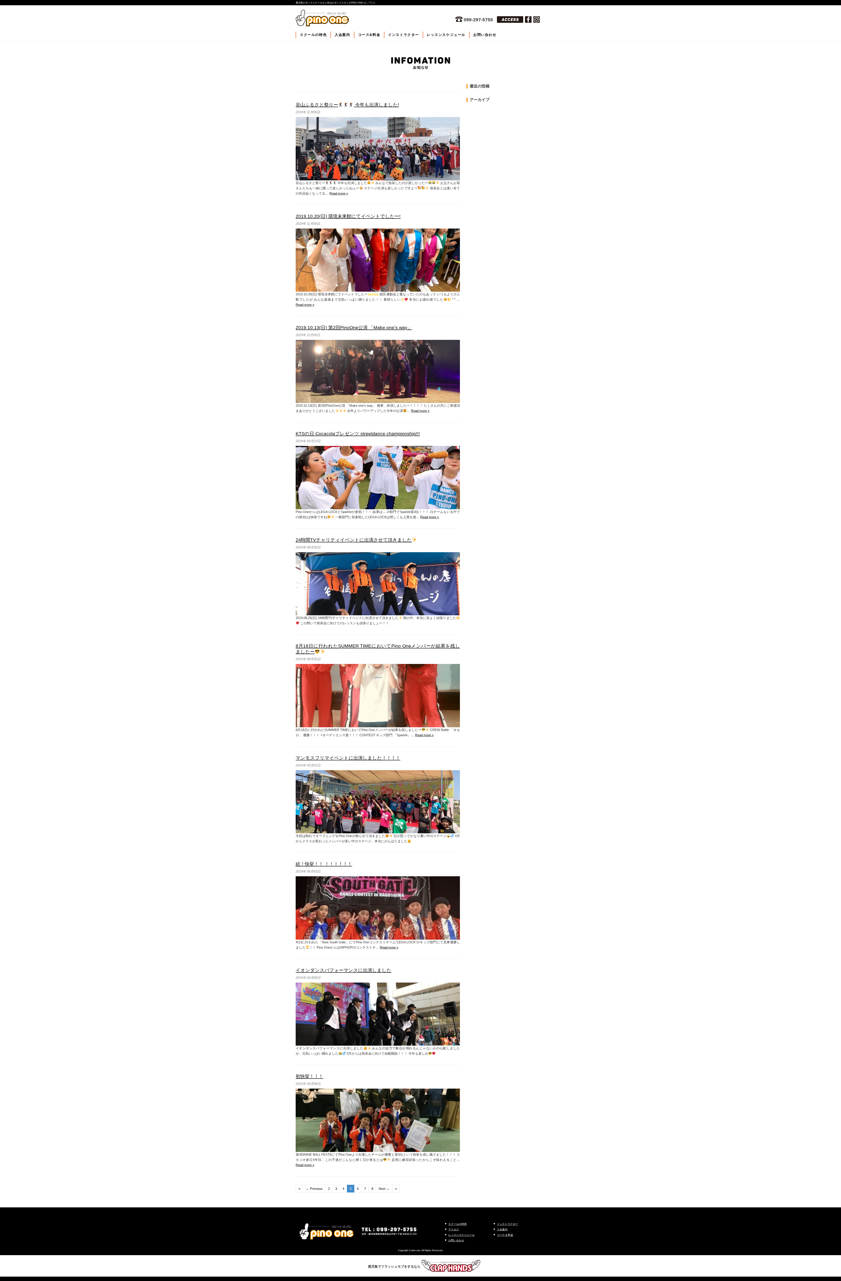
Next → (384, 1189)
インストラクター (403, 35)
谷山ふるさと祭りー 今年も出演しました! (347, 104)
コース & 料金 (505, 1235)
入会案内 (342, 35)
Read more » (338, 193)
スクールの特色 (313, 35)
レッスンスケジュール (446, 35)
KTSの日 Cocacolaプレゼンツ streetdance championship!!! (358, 433)
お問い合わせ (484, 35)
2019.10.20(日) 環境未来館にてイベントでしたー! (348, 216)
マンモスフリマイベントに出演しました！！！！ (348, 757)
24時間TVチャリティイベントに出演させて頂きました (354, 539)
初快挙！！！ (309, 1076)
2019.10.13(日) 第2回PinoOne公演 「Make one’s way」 (354, 327)
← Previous (314, 1189)
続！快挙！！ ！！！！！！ (324, 863)
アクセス (453, 1229)
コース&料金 (369, 35)
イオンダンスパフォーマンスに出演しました (343, 970)
